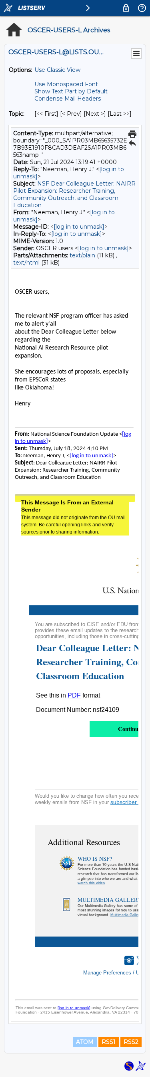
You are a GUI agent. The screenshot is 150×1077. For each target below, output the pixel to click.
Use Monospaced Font (66, 84)
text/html (26, 262)
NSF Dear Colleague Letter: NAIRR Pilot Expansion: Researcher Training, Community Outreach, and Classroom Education (74, 194)
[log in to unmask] (79, 226)
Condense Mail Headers (67, 98)
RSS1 (109, 1041)
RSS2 (131, 1041)
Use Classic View (57, 69)
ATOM (85, 1041)
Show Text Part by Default (71, 91)
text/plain (82, 255)
